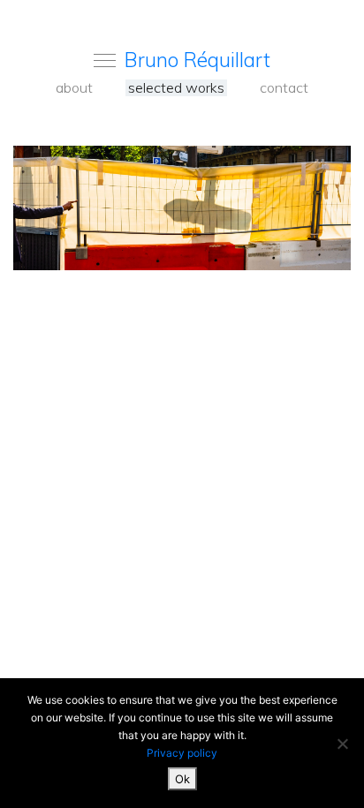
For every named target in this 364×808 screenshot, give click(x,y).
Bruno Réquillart (197, 59)
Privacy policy (182, 752)
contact (284, 87)
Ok (182, 779)
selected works (176, 87)
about (74, 87)
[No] (342, 743)
